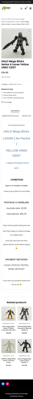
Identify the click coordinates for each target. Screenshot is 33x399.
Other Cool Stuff (13, 19)
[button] (29, 31)
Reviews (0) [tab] (26, 116)
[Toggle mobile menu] (30, 8)
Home (3, 19)
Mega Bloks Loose (13, 22)
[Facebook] (3, 383)
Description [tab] (15, 111)
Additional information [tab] (10, 116)
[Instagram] (7, 383)
